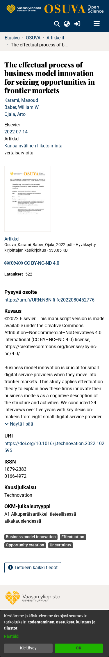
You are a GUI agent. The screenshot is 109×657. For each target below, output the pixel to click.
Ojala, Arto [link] (15, 114)
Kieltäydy (28, 648)
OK (78, 648)
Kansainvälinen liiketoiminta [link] (33, 146)
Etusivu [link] (12, 38)
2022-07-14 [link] (16, 132)
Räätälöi (11, 636)
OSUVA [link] (33, 38)
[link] (54, 9)
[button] (56, 23)
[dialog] (54, 633)
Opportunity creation (25, 545)
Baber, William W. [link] (22, 107)
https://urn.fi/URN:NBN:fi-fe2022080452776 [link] (49, 300)
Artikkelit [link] (55, 38)
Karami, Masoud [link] (21, 100)
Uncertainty (60, 545)
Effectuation (72, 536)
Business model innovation (31, 536)
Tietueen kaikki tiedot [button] (35, 567)
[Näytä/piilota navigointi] (96, 23)
